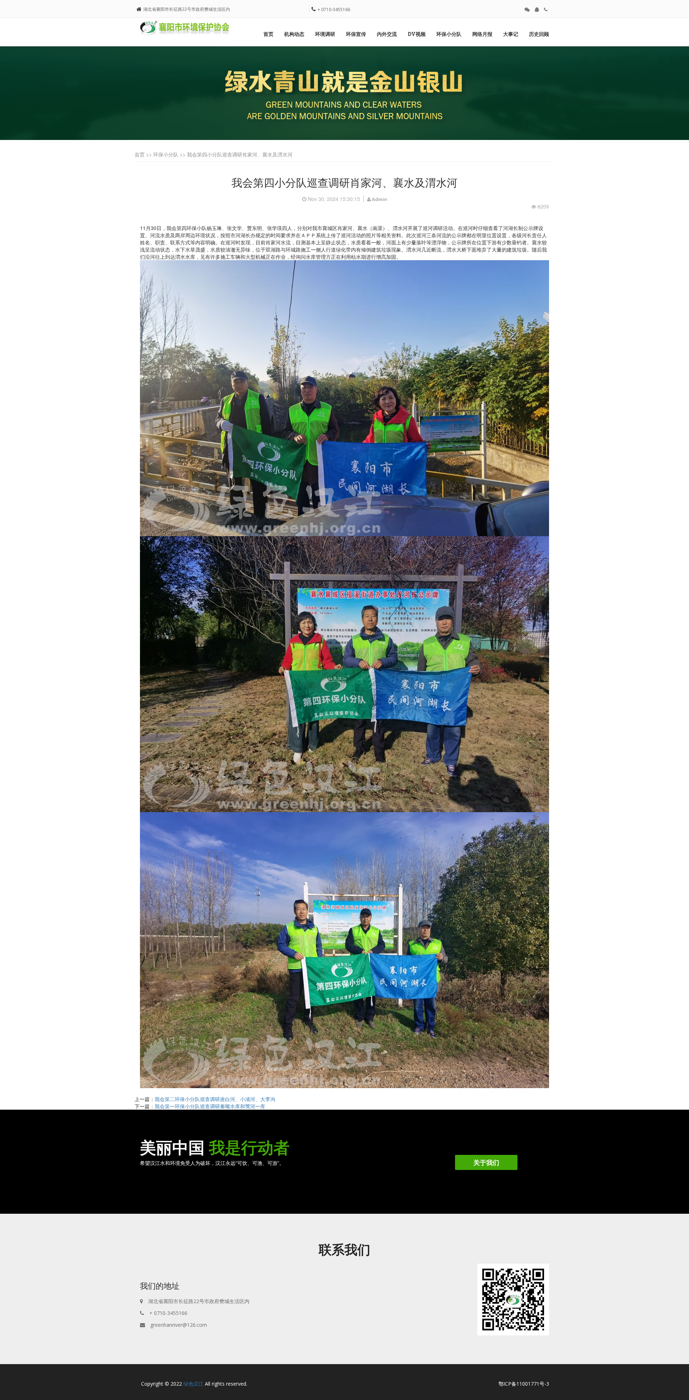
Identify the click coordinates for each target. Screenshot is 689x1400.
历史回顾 (539, 34)
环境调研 (325, 34)
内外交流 (387, 34)
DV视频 (417, 34)
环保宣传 (356, 34)
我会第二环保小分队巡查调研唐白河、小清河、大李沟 (215, 1098)
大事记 (510, 34)
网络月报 (482, 34)
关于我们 (486, 1162)
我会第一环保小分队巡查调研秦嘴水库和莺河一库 (210, 1106)
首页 (268, 34)
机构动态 (294, 34)
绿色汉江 (193, 1383)
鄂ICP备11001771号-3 (523, 1383)
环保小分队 (448, 34)
